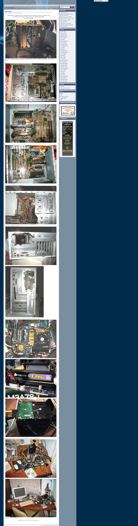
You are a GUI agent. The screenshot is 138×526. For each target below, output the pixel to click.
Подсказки (62, 21)
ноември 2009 (63, 50)
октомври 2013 (63, 36)
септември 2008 (64, 68)
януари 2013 (63, 42)
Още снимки (8, 11)
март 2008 (62, 74)
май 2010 (62, 49)
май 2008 (62, 73)
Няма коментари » (35, 520)
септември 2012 (64, 45)
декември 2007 (63, 79)
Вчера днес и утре (26, 520)
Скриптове (62, 26)
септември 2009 (64, 52)
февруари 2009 (64, 60)
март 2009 (62, 58)
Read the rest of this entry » (11, 517)
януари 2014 (63, 33)
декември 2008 (63, 63)
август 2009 (63, 53)
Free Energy (63, 12)
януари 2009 (63, 61)
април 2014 (63, 31)
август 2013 (63, 37)
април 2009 (63, 57)
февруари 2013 (64, 41)
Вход (61, 93)
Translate (105, 2)
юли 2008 (62, 71)
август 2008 (63, 69)
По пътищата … (64, 20)
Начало (62, 86)
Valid (63, 98)
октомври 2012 (63, 44)
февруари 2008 (64, 76)
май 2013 (62, 39)
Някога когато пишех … (66, 18)
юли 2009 (62, 55)
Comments (64, 96)
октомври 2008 (63, 66)
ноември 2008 (63, 65)
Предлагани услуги (65, 88)
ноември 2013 (63, 34)
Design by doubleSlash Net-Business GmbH (50, 525)
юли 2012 (62, 47)
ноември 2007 (63, 81)
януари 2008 (63, 77)
